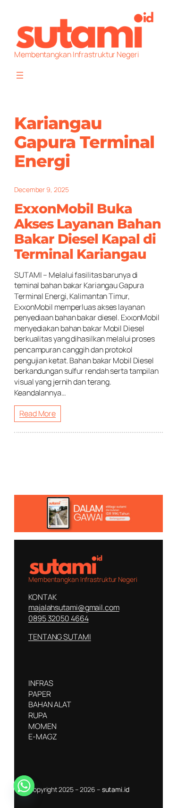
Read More (37, 413)
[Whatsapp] (24, 785)
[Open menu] (19, 75)
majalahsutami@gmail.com (73, 607)
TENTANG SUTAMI (59, 637)
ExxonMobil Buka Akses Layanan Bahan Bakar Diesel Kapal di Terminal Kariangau (87, 232)
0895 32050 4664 (58, 618)
